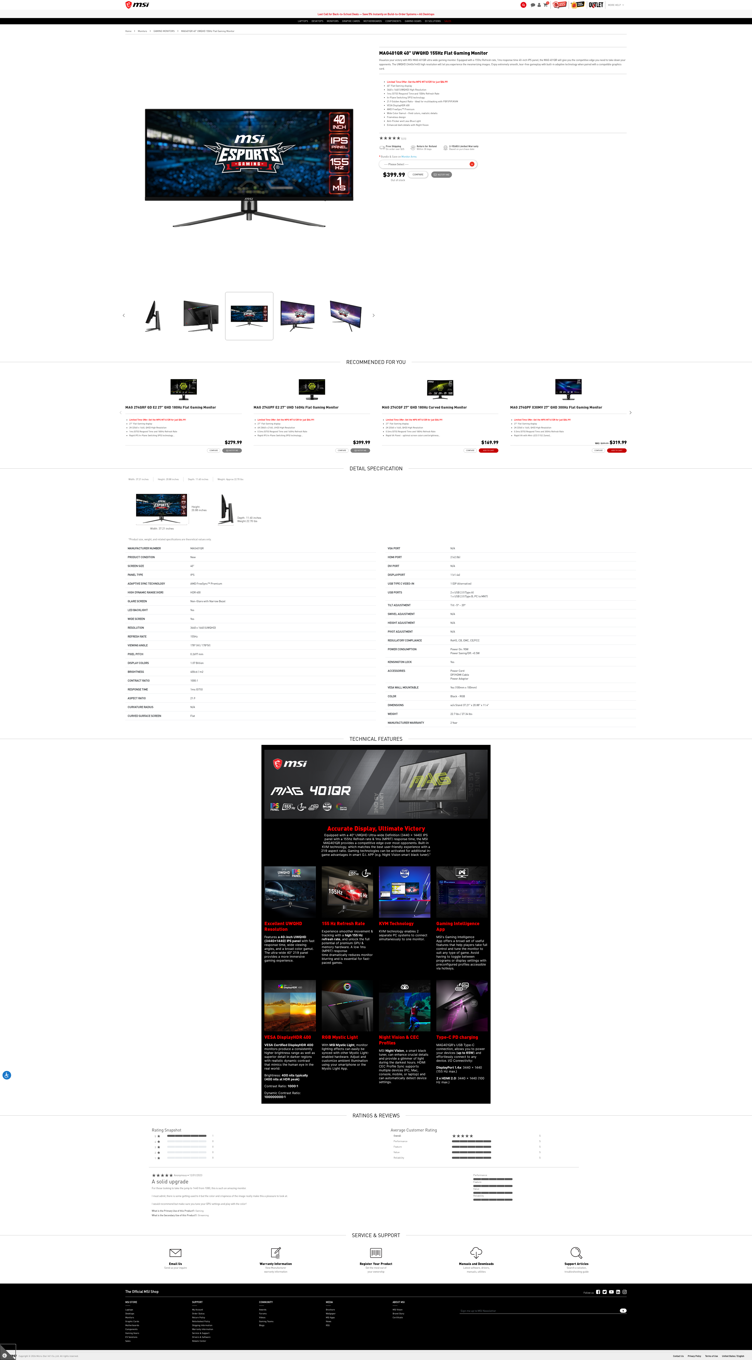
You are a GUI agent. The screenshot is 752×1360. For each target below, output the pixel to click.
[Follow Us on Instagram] (625, 1292)
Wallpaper (331, 1313)
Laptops (129, 1309)
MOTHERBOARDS (372, 21)
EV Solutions (131, 1337)
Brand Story (398, 1313)
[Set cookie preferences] (8, 1352)
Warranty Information (202, 1329)
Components (131, 1329)
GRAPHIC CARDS (351, 21)
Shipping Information (202, 1325)
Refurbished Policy (201, 1321)
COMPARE (418, 174)
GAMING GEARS (413, 21)
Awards (262, 1309)
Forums (263, 1313)
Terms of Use (711, 1356)
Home (128, 31)
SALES (447, 21)
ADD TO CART (488, 450)
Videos (262, 1317)
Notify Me (443, 174)
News (328, 1321)
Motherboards (132, 1325)
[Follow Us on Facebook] (598, 1292)
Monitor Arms (409, 156)
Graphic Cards (132, 1321)
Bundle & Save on (399, 156)
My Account (197, 1309)
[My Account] (538, 4)
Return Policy (198, 1317)
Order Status (198, 1313)
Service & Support (201, 1333)
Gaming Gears (132, 1333)
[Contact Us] (532, 4)
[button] (428, 164)
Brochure (330, 1309)
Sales (127, 1341)
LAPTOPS (303, 21)
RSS (328, 1325)
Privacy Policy (694, 1356)
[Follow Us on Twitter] (605, 1292)
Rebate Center (199, 1341)
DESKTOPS (317, 21)
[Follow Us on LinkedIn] (618, 1292)
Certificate (398, 1317)
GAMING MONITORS (164, 31)
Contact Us (678, 1356)
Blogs (261, 1325)
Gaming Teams (266, 1321)
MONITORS (333, 21)
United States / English (733, 1356)
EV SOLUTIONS (433, 21)
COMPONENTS (393, 21)
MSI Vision (397, 1309)
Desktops (129, 1313)
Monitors (142, 31)
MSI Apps (330, 1317)
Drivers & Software (201, 1337)
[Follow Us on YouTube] (611, 1292)
